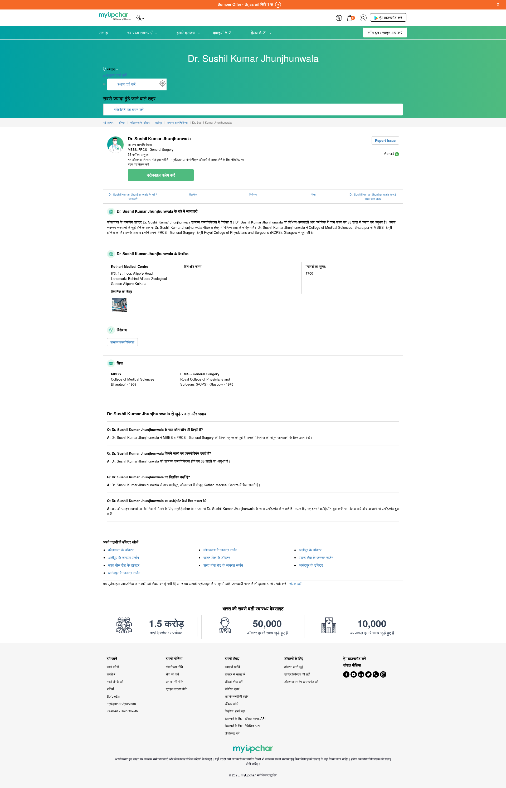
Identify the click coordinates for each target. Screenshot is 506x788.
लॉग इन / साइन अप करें (385, 33)
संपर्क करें (295, 583)
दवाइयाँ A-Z (222, 33)
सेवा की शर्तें (172, 674)
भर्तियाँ (110, 689)
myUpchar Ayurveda (121, 703)
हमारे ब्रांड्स (186, 33)
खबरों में (111, 674)
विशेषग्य (253, 194)
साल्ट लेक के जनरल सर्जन (316, 557)
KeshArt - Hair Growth (122, 711)
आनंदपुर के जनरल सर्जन (124, 572)
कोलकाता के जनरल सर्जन (220, 549)
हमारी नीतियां (174, 658)
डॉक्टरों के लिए (293, 658)
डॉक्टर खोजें (231, 703)
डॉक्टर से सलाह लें (235, 674)
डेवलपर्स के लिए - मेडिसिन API (242, 725)
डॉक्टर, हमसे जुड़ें (293, 666)
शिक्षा (313, 194)
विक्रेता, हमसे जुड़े (235, 711)
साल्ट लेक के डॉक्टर (216, 557)
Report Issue (385, 140)
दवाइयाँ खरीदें (232, 666)
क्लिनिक (193, 194)
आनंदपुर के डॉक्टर (311, 565)
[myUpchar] (397, 153)
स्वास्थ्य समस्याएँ (139, 33)
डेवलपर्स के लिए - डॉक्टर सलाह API (245, 718)
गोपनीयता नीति (174, 666)
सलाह (103, 33)
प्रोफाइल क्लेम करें (161, 175)
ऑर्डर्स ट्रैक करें (233, 681)
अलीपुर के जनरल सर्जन (123, 557)
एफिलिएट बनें (232, 733)
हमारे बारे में (113, 666)
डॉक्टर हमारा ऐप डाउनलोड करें (301, 681)
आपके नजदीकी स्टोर (236, 696)
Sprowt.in (113, 696)
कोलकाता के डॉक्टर (121, 549)
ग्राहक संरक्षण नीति (176, 689)
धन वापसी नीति (174, 681)
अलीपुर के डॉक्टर (310, 549)
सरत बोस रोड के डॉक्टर (123, 565)
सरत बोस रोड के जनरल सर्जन (223, 565)
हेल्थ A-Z (259, 33)
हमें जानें (112, 658)
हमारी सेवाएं (232, 658)
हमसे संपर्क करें (115, 681)
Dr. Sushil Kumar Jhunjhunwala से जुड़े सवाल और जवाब (372, 196)
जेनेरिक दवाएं (232, 689)
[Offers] (339, 17)
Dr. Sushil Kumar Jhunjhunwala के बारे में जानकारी (133, 196)
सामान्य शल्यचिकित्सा (122, 342)
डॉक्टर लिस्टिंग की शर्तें (297, 674)
